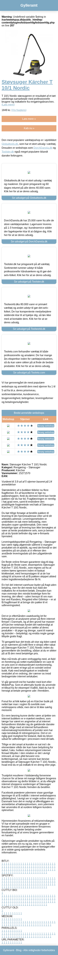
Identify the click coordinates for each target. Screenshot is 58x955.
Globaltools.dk (10, 144)
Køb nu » (29, 128)
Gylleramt (29, 5)
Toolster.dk (8, 151)
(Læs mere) (8, 104)
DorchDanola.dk (43, 147)
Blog (18, 950)
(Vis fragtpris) (18, 110)
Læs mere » (29, 118)
